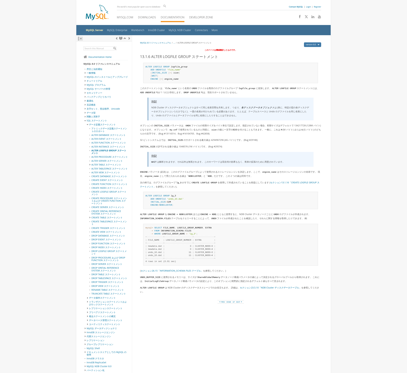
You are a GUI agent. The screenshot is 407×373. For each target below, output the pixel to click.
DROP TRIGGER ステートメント (107, 282)
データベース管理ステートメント (105, 320)
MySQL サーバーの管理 (98, 88)
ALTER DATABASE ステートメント (108, 135)
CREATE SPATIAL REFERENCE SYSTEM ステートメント (106, 212)
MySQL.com (125, 17)
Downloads (147, 17)
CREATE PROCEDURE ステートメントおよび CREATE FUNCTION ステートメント (109, 201)
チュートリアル (94, 80)
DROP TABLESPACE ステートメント (109, 278)
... (174, 43)
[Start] (120, 38)
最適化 (90, 100)
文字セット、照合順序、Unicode (103, 108)
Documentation (172, 17)
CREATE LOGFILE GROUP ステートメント (108, 193)
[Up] (125, 38)
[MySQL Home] (97, 13)
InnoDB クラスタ (95, 358)
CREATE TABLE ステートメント (107, 217)
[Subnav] (85, 73)
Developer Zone (201, 17)
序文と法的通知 (94, 69)
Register (317, 6)
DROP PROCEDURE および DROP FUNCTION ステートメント (108, 259)
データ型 (91, 112)
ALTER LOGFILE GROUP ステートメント (108, 151)
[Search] (114, 48)
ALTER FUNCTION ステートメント (108, 142)
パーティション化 (95, 370)
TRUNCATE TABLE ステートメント (108, 293)
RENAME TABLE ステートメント (107, 289)
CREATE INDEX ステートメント (107, 187)
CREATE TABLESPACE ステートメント (109, 223)
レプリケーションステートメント (105, 308)
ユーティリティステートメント (104, 324)
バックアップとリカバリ (99, 96)
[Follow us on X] (305, 17)
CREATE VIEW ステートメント (106, 231)
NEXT (238, 302)
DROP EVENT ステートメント (106, 239)
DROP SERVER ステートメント (106, 264)
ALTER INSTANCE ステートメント (108, 146)
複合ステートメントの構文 (102, 316)
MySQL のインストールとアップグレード (107, 76)
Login (308, 6)
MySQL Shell (93, 348)
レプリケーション (95, 340)
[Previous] (117, 38)
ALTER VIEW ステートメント (105, 172)
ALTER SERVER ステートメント (107, 160)
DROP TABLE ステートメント (106, 274)
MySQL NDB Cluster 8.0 (99, 366)
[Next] (129, 38)
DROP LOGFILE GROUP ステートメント (109, 252)
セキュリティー (94, 92)
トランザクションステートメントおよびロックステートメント (108, 303)
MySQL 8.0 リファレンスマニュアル (155, 43)
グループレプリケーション (100, 344)
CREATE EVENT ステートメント (107, 180)
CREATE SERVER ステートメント (107, 207)
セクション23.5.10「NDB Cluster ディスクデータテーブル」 (270, 287)
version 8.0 (311, 44)
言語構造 (91, 104)
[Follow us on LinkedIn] (312, 17)
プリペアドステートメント (102, 312)
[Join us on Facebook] (299, 17)
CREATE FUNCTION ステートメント (109, 184)
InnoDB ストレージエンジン (101, 332)
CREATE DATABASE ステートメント (109, 176)
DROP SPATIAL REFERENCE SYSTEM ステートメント (105, 269)
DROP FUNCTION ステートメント (108, 243)
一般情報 (91, 73)
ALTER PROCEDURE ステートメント (109, 156)
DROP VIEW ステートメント (105, 286)
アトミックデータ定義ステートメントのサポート (109, 130)
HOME (228, 302)
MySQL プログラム (96, 84)
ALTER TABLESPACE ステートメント (109, 168)
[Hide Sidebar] (80, 39)
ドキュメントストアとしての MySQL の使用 (106, 353)
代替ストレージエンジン (99, 336)
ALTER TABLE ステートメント (106, 164)
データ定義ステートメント (102, 124)
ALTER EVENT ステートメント (106, 138)
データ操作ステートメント (102, 297)
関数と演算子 (93, 116)
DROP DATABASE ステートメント (108, 235)
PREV (223, 302)
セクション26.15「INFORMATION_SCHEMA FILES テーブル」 (172, 270)
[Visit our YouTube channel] (318, 17)
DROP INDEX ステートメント (106, 247)
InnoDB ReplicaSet (96, 362)
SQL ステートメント (97, 120)
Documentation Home (100, 56)
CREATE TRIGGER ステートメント (108, 228)
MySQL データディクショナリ (102, 328)
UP (234, 302)
